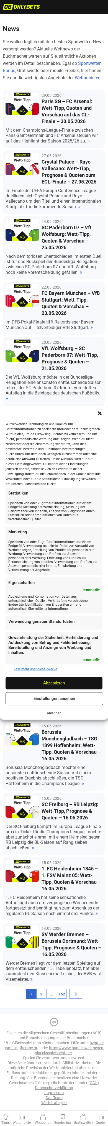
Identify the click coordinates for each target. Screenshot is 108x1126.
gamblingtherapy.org (22, 1048)
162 (61, 994)
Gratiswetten (83, 1123)
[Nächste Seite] (76, 994)
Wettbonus (43, 1123)
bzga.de (97, 1043)
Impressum (54, 1093)
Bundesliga (62, 1123)
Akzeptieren (54, 683)
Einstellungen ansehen (54, 698)
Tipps (5, 1123)
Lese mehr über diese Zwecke (35, 669)
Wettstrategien (54, 1102)
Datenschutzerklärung (54, 1088)
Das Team (54, 1098)
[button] (99, 413)
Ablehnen (54, 713)
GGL (93, 1083)
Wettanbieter (87, 77)
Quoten (101, 1123)
